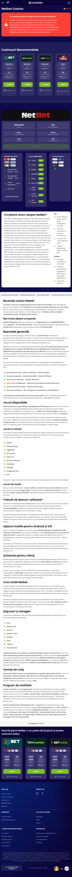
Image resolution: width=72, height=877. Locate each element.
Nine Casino (5, 846)
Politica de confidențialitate (46, 833)
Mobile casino (6, 803)
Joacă (9, 84)
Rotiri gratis (11, 383)
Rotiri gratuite (6, 817)
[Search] (69, 2)
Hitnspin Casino (6, 836)
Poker (38, 820)
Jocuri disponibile (43, 295)
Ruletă (38, 823)
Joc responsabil (41, 839)
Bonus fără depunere (8, 820)
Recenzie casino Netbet (9, 295)
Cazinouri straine (7, 797)
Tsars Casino (5, 843)
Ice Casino (5, 833)
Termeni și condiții (42, 836)
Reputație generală (27, 295)
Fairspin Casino (6, 839)
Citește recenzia (10, 90)
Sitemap (39, 843)
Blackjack (39, 817)
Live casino (5, 800)
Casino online (6, 794)
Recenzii (4, 806)
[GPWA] (61, 868)
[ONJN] (56, 868)
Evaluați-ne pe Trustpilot (13, 868)
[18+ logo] (66, 868)
